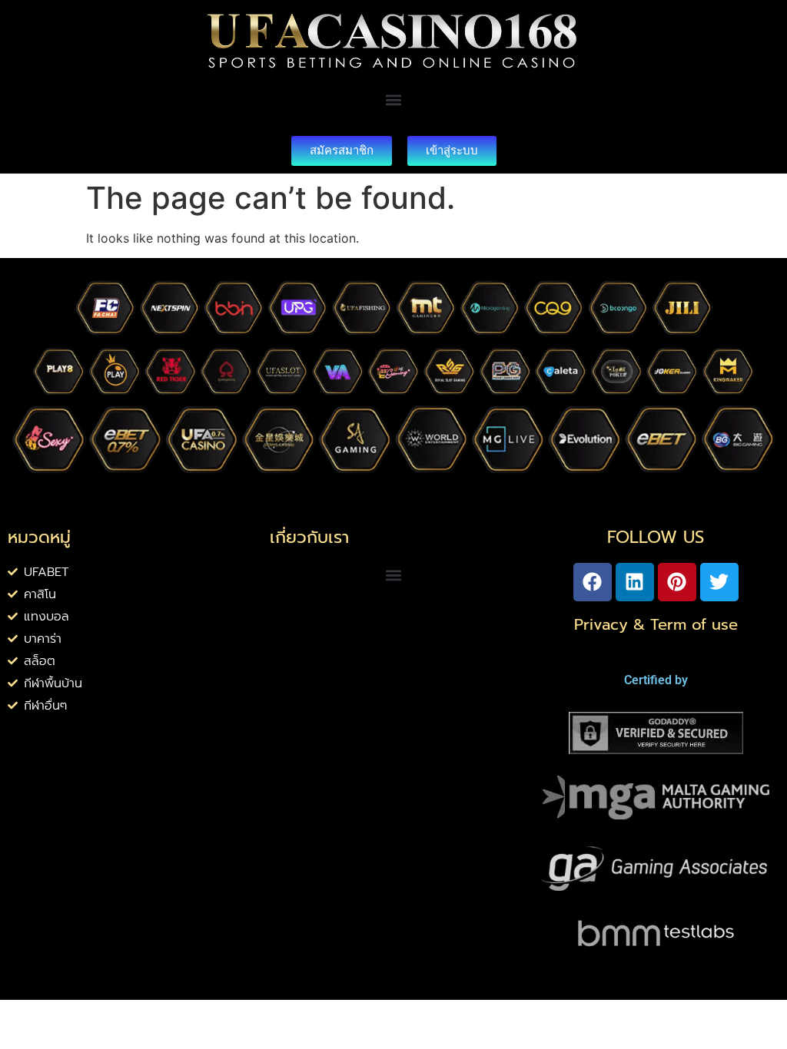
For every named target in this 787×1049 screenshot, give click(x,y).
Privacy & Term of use (656, 624)
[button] (393, 100)
